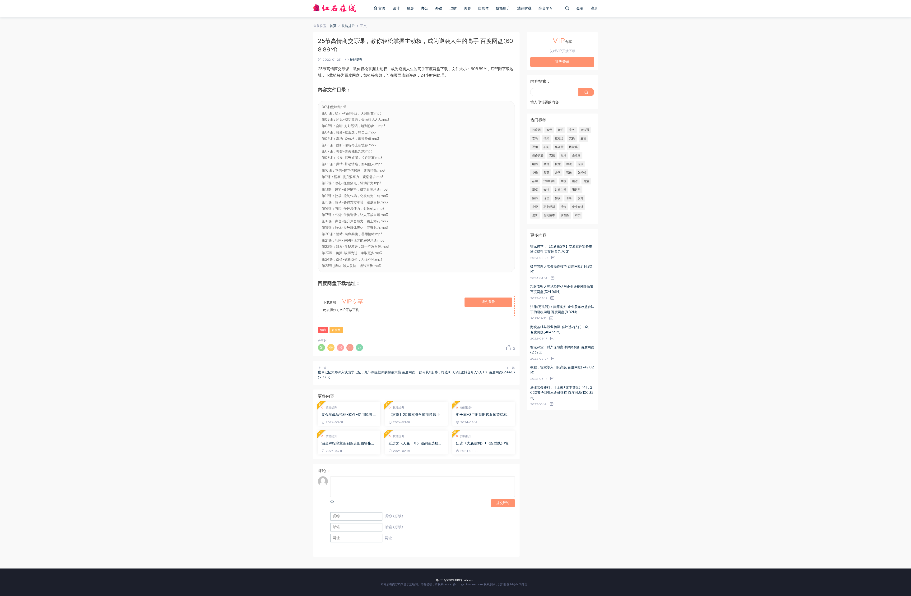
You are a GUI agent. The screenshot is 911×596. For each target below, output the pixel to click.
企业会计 (577, 206)
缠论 (569, 164)
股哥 (580, 198)
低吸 (569, 198)
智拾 (560, 129)
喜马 (535, 138)
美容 (467, 8)
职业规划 (549, 206)
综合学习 (546, 8)
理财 (453, 8)
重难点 (559, 138)
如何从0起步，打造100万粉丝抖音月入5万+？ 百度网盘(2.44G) (467, 372)
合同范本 (549, 215)
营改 (569, 172)
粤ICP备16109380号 (449, 580)
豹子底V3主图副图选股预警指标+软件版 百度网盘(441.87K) (481, 415)
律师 (546, 138)
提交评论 (503, 503)
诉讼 (546, 198)
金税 (563, 181)
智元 (549, 129)
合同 (558, 172)
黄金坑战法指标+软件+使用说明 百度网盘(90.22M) (349, 415)
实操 (572, 138)
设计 (396, 8)
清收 (563, 206)
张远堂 (576, 189)
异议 (558, 198)
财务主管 (560, 189)
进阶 (535, 215)
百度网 (336, 330)
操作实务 (538, 155)
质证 (546, 172)
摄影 (410, 8)
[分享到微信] (321, 347)
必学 (535, 181)
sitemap (469, 580)
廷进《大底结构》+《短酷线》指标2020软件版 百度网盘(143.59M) (482, 444)
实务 (572, 129)
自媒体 (483, 8)
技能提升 (503, 8)
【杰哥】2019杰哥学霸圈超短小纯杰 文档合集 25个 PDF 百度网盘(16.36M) (416, 415)
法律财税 (524, 8)
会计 (546, 189)
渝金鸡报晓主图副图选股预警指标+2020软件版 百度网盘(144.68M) (348, 444)
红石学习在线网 (334, 8)
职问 (546, 147)
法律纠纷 (549, 181)
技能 (558, 164)
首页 (381, 8)
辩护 (578, 215)
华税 (535, 172)
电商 (535, 164)
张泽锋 (582, 172)
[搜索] (567, 8)
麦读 (583, 138)
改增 (563, 155)
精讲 (546, 164)
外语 (438, 8)
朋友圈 (565, 215)
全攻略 (576, 155)
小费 (535, 206)
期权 (535, 189)
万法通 (585, 129)
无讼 (580, 164)
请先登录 (488, 302)
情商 (323, 330)
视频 (535, 147)
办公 (424, 8)
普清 (586, 181)
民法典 (573, 147)
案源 (575, 181)
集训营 (559, 147)
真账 (552, 155)
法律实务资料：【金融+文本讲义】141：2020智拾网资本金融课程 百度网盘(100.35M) (561, 393)
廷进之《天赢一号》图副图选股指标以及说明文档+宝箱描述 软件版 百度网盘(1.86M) (415, 444)
